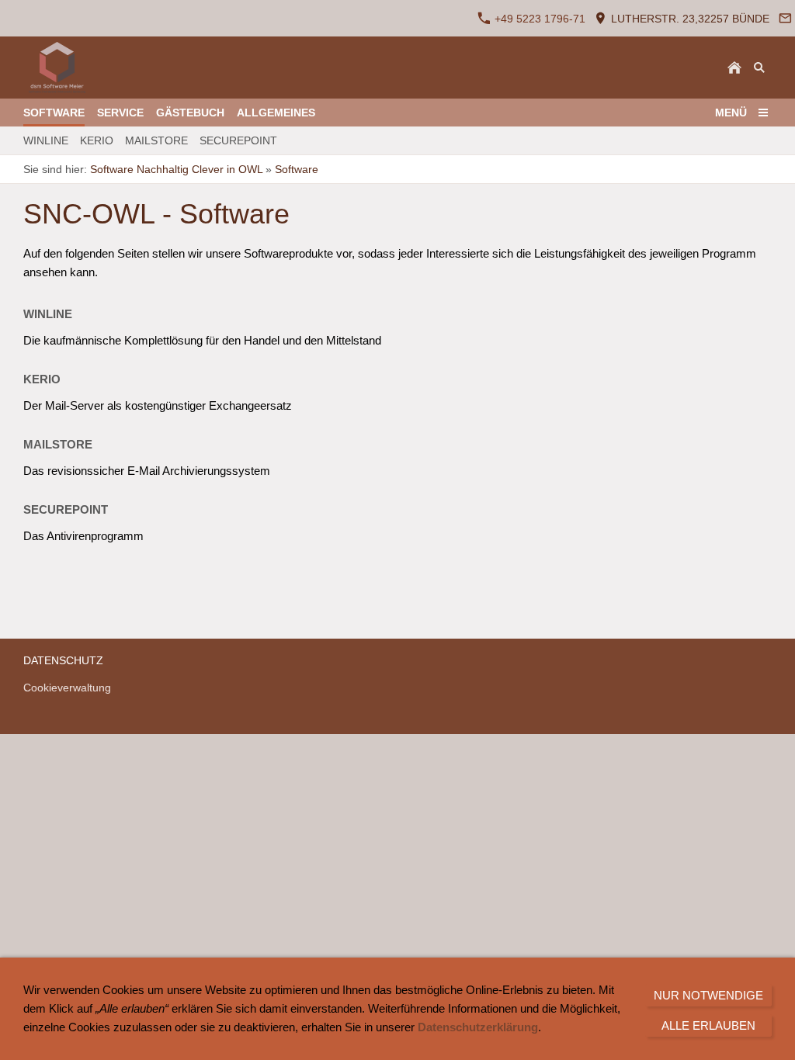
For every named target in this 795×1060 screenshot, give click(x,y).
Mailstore (57, 444)
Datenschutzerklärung (478, 1027)
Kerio (42, 379)
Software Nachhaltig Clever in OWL (176, 169)
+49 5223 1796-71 (538, 18)
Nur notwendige (708, 995)
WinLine (47, 313)
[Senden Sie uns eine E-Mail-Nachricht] (785, 18)
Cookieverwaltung (67, 687)
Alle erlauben (708, 1025)
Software (296, 169)
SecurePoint (65, 509)
